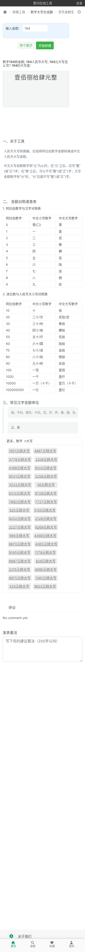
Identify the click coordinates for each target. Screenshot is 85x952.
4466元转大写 (45, 536)
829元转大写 (46, 561)
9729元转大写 (46, 493)
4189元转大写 (19, 468)
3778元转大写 (20, 459)
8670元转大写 (20, 544)
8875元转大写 (20, 578)
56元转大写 (46, 485)
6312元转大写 (19, 493)
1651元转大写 (19, 451)
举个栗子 (26, 45)
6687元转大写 (20, 561)
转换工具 (18, 12)
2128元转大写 (45, 518)
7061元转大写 (45, 578)
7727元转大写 (46, 502)
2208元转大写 (46, 459)
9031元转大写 (19, 476)
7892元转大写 (20, 502)
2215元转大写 (19, 569)
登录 (79, 3)
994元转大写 (19, 536)
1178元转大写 (45, 552)
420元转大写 (19, 586)
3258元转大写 (46, 476)
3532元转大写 (20, 485)
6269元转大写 (46, 527)
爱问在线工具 (42, 3)
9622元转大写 (45, 586)
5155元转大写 (45, 510)
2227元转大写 (20, 527)
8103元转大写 (45, 468)
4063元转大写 (46, 544)
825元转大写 (19, 510)
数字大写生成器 (42, 12)
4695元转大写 (46, 569)
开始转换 (45, 46)
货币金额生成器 (69, 12)
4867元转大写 (45, 451)
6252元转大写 (20, 518)
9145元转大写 (19, 552)
